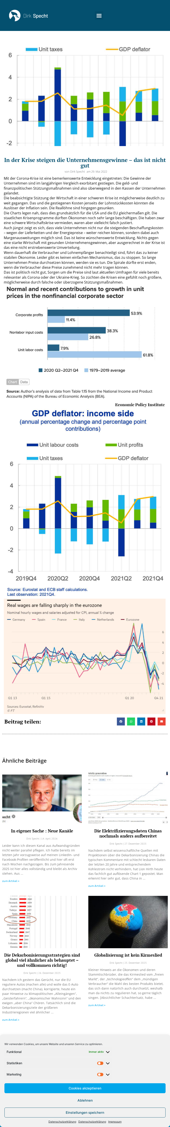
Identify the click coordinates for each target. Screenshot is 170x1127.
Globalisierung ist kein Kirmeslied (128, 955)
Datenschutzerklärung (62, 1121)
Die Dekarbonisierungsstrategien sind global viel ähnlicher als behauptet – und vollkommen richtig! (42, 960)
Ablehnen (85, 1100)
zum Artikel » (10, 881)
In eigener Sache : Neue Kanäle (42, 831)
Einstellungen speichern (85, 1112)
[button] (99, 15)
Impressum (115, 1121)
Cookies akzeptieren (85, 1088)
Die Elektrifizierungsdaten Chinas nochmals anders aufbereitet (128, 833)
